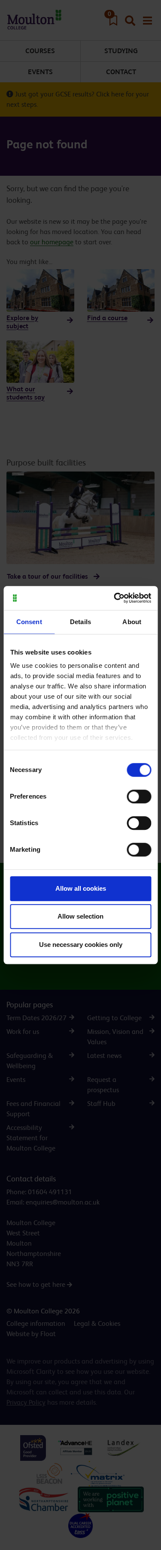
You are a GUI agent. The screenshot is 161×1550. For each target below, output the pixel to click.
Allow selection (80, 916)
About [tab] (131, 621)
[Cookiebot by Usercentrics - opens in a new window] (114, 598)
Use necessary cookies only (80, 944)
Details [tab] (80, 621)
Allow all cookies (80, 888)
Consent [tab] (29, 621)
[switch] (139, 796)
